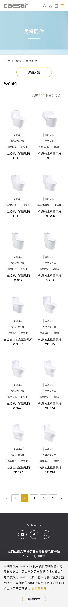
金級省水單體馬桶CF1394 (49, 470)
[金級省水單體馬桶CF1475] (18, 369)
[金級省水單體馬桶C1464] (49, 241)
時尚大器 (44, 333)
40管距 (58, 204)
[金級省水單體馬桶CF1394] (49, 433)
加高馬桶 (12, 333)
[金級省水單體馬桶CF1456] (49, 183)
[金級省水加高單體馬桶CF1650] (18, 305)
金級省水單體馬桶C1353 (49, 155)
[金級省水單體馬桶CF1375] (49, 305)
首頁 (7, 61)
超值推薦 (44, 461)
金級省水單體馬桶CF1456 (49, 213)
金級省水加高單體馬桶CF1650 (18, 342)
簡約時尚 (12, 146)
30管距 (24, 146)
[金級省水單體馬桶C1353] (49, 119)
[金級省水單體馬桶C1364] (18, 241)
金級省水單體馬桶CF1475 (18, 406)
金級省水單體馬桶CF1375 (49, 342)
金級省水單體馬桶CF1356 (18, 213)
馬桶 (18, 61)
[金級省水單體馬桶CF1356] (18, 183)
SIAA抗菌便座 (17, 140)
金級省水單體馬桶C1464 (49, 278)
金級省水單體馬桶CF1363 (18, 155)
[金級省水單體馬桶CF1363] (18, 119)
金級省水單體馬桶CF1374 (49, 406)
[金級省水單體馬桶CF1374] (49, 369)
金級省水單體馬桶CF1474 (18, 470)
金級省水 (17, 134)
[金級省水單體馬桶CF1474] (18, 433)
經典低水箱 (43, 146)
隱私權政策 (38, 588)
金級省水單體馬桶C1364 (18, 278)
